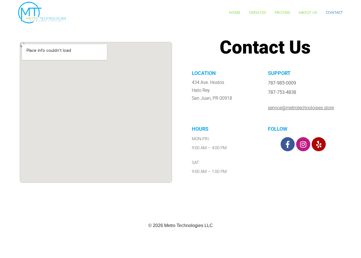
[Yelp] (319, 144)
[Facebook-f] (288, 144)
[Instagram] (303, 144)
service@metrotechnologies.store (301, 107)
